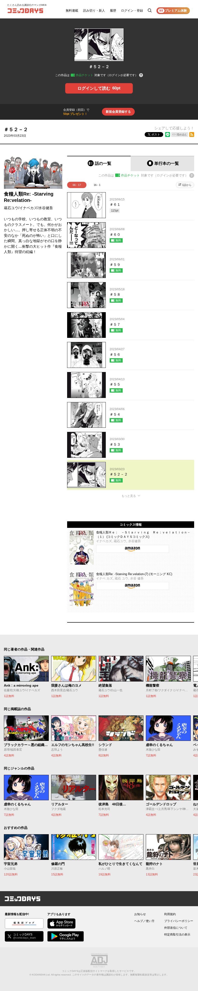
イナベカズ (28, 208)
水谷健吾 (45, 208)
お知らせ (140, 914)
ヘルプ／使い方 (144, 921)
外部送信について (175, 927)
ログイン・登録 (132, 10)
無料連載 (72, 10)
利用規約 (170, 914)
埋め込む (182, 134)
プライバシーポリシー (178, 921)
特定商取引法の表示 (177, 934)
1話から (186, 184)
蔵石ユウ (11, 208)
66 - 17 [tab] (77, 184)
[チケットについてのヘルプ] (141, 75)
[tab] (99, 163)
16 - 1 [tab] (97, 184)
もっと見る (128, 496)
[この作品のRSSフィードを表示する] (191, 134)
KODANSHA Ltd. (41, 974)
